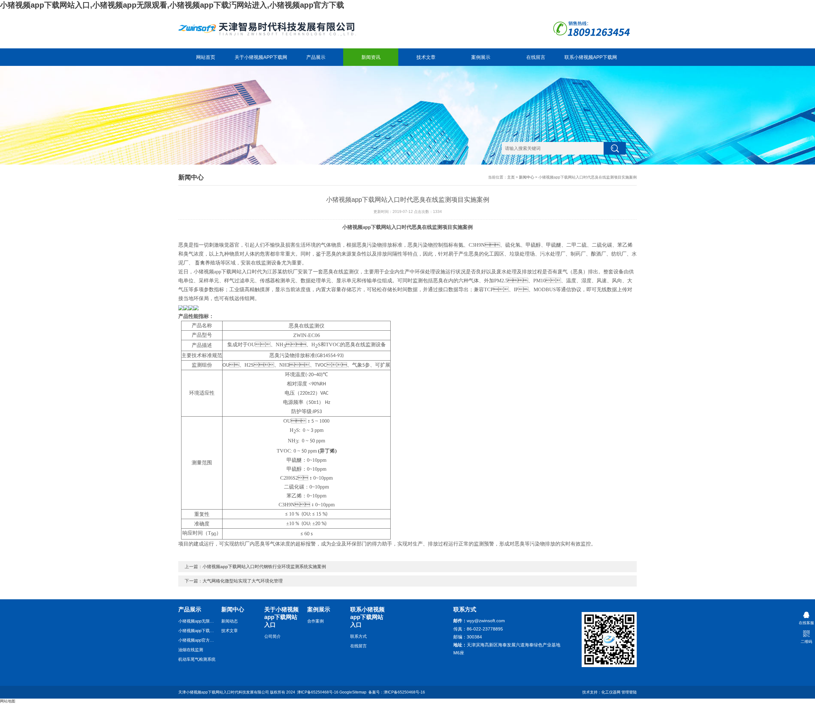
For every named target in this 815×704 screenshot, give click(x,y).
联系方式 (358, 636)
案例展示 (480, 57)
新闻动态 (229, 621)
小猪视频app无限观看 (197, 621)
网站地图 (7, 701)
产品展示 (315, 57)
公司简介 (272, 636)
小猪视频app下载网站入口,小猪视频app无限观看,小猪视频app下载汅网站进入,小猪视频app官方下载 (172, 5)
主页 (511, 177)
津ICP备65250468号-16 (317, 692)
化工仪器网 (610, 692)
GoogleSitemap (352, 692)
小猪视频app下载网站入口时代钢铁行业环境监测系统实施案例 (264, 566)
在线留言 (535, 57)
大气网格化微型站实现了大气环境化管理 (242, 580)
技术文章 (426, 57)
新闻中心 (526, 177)
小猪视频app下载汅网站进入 (197, 630)
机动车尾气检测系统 (197, 659)
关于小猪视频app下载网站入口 (261, 60)
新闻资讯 (370, 57)
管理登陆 (629, 692)
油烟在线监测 (190, 649)
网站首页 (205, 57)
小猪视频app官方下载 (197, 640)
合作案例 (315, 621)
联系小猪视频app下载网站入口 (590, 60)
